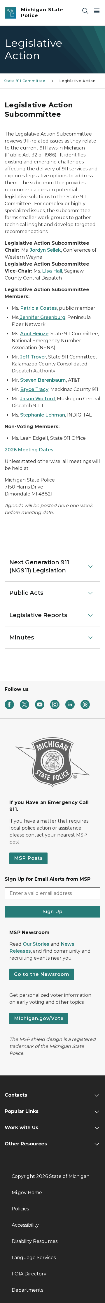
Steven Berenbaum (43, 380)
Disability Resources (34, 1241)
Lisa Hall (52, 271)
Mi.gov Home (27, 1192)
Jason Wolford (37, 398)
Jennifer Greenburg (42, 317)
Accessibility (25, 1225)
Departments (27, 1290)
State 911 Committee (25, 81)
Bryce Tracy (34, 389)
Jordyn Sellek (45, 250)
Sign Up (53, 911)
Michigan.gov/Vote (39, 1018)
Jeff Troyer (32, 357)
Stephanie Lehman (42, 415)
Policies (20, 1209)
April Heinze (34, 333)
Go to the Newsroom (41, 974)
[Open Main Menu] (96, 10)
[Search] (85, 10)
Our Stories (36, 944)
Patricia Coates (38, 308)
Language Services (34, 1257)
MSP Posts (28, 858)
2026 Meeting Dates (29, 450)
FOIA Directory (29, 1274)
